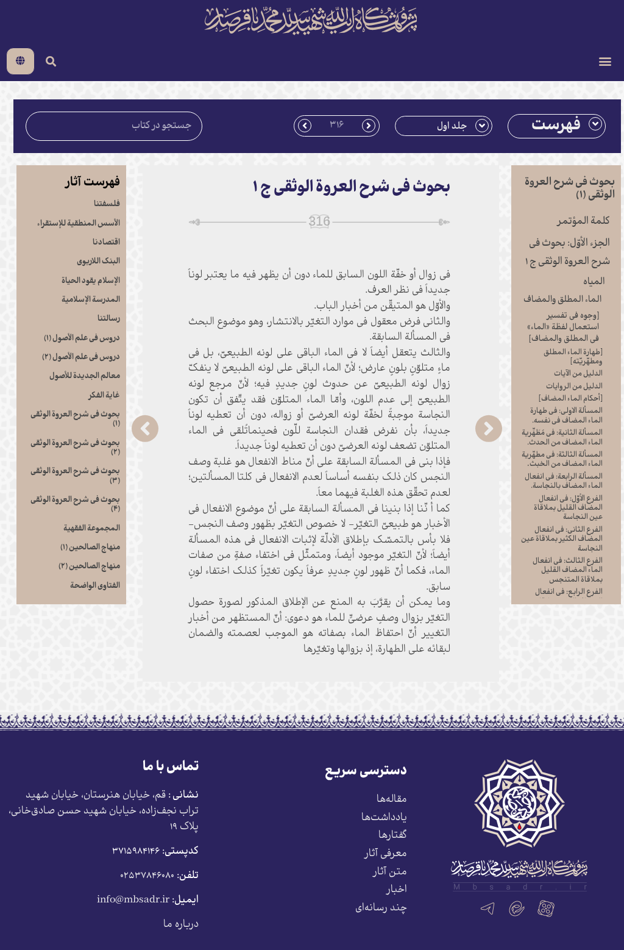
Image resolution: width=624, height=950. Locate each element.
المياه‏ (594, 282)
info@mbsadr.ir (133, 900)
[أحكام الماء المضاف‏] (571, 399)
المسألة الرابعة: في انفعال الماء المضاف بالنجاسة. (564, 481)
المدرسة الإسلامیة (91, 300)
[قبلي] (409, 428)
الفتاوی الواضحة (95, 586)
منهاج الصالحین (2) (89, 566)
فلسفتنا (107, 204)
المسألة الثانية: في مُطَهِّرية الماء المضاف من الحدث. (562, 437)
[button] (605, 61)
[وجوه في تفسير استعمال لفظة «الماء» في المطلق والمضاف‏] (563, 327)
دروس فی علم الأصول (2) (81, 357)
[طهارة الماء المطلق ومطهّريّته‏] (573, 357)
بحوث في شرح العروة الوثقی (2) (75, 448)
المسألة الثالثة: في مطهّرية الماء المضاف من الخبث (562, 459)
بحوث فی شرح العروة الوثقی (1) (570, 188)
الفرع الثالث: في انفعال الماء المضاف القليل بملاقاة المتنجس (568, 570)
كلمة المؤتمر (583, 221)
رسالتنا (109, 319)
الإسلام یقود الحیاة (91, 281)
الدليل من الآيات (578, 374)
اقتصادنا (106, 243)
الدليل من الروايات (574, 387)
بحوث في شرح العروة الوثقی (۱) (75, 419)
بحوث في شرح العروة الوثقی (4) (75, 504)
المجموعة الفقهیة (91, 529)
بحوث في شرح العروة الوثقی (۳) (75, 476)
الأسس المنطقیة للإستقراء (78, 224)
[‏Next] (224, 428)
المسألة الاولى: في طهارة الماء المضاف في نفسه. (566, 415)
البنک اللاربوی (98, 261)
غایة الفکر (104, 396)
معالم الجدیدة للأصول (84, 376)
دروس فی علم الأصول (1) (82, 338)
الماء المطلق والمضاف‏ (562, 300)
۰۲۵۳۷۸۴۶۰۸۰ (147, 876)
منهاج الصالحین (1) (90, 547)
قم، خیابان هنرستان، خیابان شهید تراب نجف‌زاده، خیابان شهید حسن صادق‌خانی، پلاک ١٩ (104, 811)
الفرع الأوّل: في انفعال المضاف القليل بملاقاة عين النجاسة (568, 508)
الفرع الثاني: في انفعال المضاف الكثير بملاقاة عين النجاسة (562, 539)
